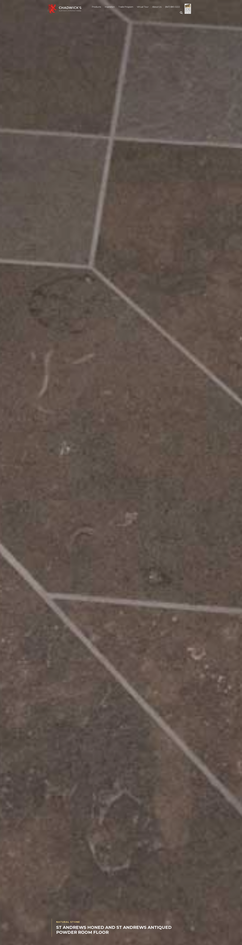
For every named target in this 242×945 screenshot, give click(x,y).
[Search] (180, 12)
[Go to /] (67, 9)
